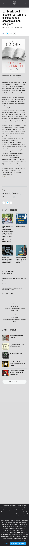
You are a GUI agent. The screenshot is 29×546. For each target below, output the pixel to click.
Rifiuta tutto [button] (14, 543)
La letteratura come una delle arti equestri (17, 345)
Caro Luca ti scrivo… (7, 284)
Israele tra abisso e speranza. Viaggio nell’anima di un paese (12, 289)
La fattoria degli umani (16, 353)
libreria (11, 197)
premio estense (18, 197)
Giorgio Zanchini (16, 193)
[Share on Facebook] (3, 33)
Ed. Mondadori (6, 177)
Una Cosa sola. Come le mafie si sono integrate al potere (17, 363)
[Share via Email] (11, 33)
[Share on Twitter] (7, 33)
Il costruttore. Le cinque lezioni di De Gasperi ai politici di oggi (17, 372)
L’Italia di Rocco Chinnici (8, 294)
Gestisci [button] (6, 543)
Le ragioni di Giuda (20, 226)
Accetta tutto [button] (22, 543)
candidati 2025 (6, 193)
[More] (14, 33)
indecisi (5, 197)
